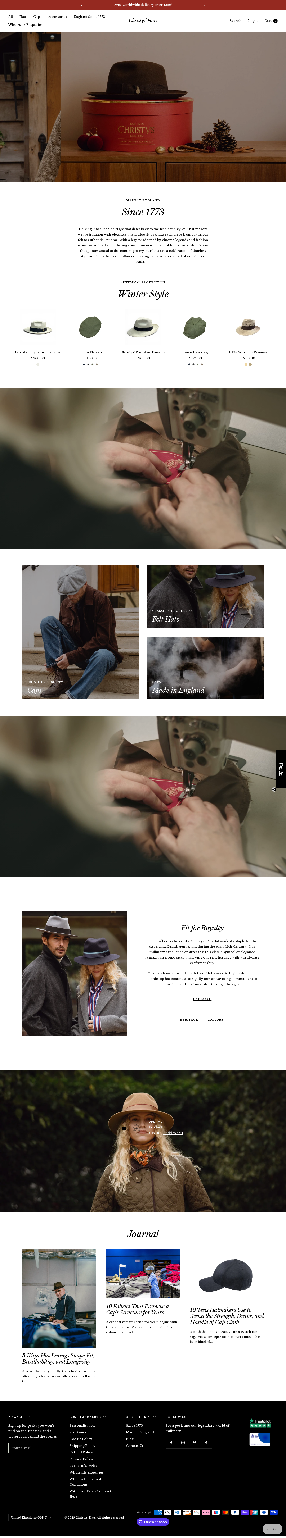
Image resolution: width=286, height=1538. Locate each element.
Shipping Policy (82, 1446)
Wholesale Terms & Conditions (86, 1482)
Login (253, 21)
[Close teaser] (274, 789)
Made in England (140, 1432)
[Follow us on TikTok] (206, 1442)
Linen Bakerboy (195, 352)
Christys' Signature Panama (38, 352)
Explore (202, 999)
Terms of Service (84, 1466)
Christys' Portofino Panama (142, 352)
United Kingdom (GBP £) (29, 1517)
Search (235, 21)
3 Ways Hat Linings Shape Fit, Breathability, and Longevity (58, 1358)
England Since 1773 (89, 17)
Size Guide (78, 1432)
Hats (23, 17)
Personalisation (82, 1426)
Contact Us (135, 1446)
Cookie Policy (81, 1439)
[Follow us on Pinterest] (194, 1442)
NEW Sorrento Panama (248, 352)
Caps (37, 17)
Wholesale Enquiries (25, 25)
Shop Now (143, 107)
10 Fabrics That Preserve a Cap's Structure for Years (137, 1309)
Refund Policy (81, 1452)
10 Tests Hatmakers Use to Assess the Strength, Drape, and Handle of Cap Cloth (227, 1316)
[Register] (55, 1448)
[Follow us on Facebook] (171, 1442)
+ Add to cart (173, 1133)
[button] (281, 769)
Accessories (57, 17)
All (10, 17)
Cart (270, 21)
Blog (129, 1439)
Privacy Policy (81, 1459)
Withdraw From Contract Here (90, 1493)
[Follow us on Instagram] (183, 1442)
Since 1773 (134, 1426)
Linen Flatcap (90, 352)
